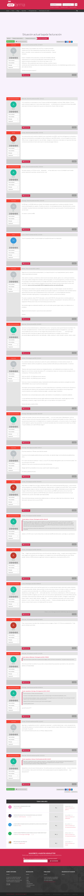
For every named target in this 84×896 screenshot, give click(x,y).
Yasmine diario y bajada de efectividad (21, 806)
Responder (11, 41)
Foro (13, 10)
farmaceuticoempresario (70, 827)
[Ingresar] (76, 4)
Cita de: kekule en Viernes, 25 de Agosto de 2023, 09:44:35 (35, 519)
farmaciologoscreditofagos (24, 834)
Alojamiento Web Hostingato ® (21, 894)
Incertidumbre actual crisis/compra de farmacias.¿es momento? (27, 815)
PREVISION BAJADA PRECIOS (20, 841)
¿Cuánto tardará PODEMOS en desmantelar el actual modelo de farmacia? (29, 832)
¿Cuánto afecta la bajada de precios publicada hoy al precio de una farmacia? (30, 823)
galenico (67, 809)
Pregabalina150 (22, 843)
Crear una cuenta (73, 7)
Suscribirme (54, 860)
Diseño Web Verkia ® (10, 894)
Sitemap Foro (75, 894)
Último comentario (69, 807)
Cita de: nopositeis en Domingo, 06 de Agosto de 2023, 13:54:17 (36, 691)
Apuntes (24, 10)
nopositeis (13, 44)
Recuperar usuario (64, 7)
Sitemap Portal (66, 894)
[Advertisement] (42, 22)
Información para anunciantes (49, 881)
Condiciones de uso (39, 894)
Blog (18, 10)
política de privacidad (52, 858)
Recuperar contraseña (54, 7)
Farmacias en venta (44, 10)
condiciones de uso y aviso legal (39, 858)
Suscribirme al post (21, 41)
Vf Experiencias (33, 10)
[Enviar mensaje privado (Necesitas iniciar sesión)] (10, 57)
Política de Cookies (57, 894)
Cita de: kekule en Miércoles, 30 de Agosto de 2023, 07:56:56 (35, 657)
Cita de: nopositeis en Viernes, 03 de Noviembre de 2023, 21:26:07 (36, 759)
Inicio (7, 10)
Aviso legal (47, 894)
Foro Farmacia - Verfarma (16, 5)
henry (13, 234)
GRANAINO (67, 818)
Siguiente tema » (74, 791)
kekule (13, 132)
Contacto (28, 886)
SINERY (20, 807)
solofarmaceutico (22, 816)
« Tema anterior (67, 791)
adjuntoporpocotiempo (13, 98)
